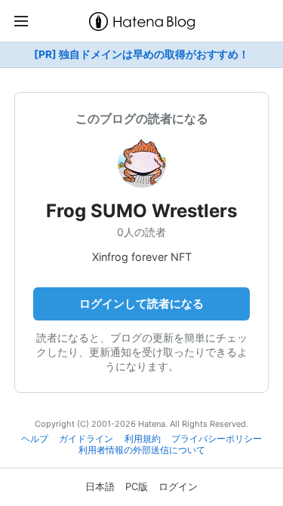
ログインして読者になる (141, 303)
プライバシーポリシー (216, 439)
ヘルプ (34, 439)
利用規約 (143, 439)
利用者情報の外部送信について (141, 450)
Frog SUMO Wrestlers (141, 211)
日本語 (100, 486)
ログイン (178, 486)
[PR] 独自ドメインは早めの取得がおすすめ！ (141, 54)
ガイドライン (86, 439)
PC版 (136, 486)
